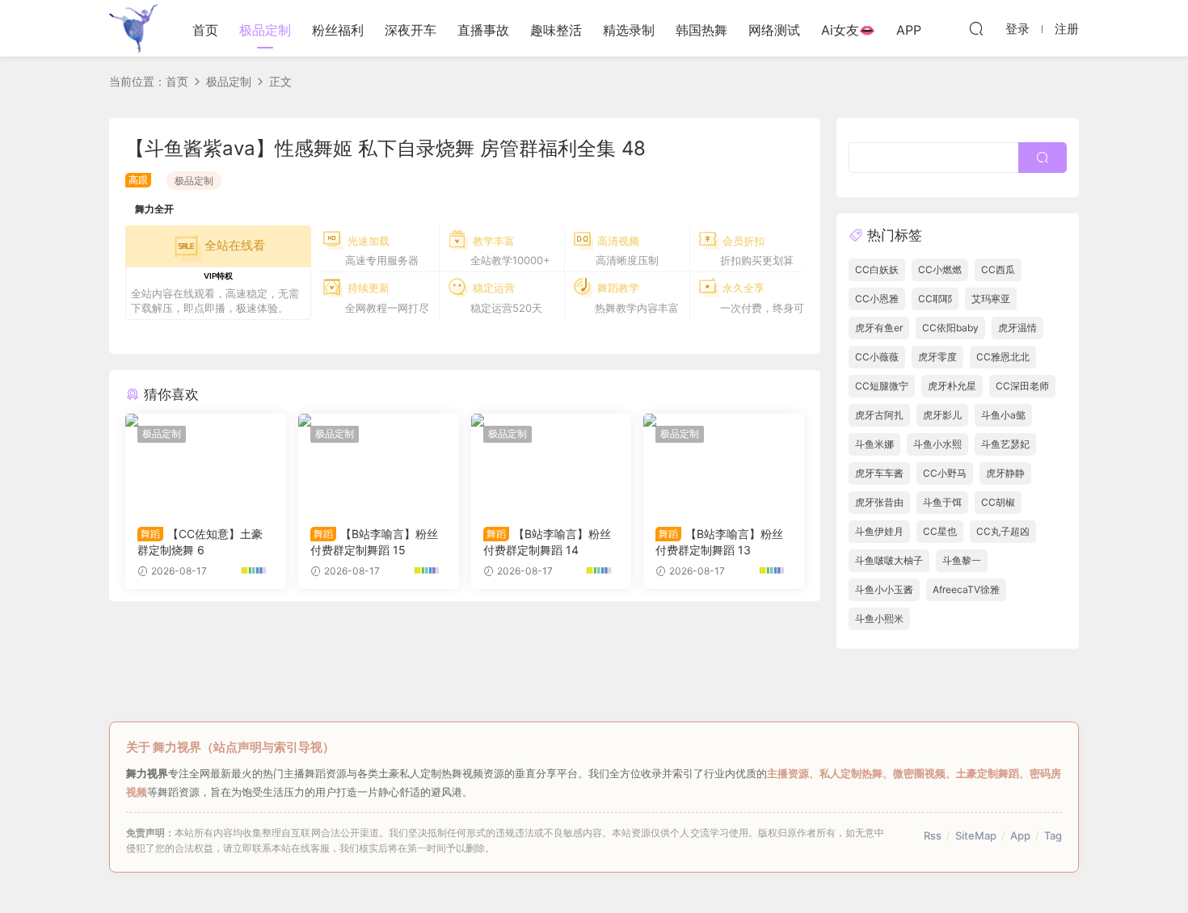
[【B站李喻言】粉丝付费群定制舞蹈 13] (723, 464)
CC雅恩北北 (1003, 357)
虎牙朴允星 (952, 386)
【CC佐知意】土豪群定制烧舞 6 (200, 542)
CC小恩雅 (877, 298)
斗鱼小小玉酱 (884, 589)
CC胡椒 (998, 502)
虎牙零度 (937, 357)
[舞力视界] (133, 28)
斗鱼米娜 (874, 444)
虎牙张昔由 (879, 502)
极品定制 (265, 30)
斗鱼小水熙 (937, 444)
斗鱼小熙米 (879, 618)
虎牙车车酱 (879, 473)
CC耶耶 (935, 298)
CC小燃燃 (940, 269)
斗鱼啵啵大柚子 (889, 560)
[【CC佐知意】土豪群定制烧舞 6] (205, 464)
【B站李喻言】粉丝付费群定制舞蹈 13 (719, 542)
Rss (933, 835)
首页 (205, 30)
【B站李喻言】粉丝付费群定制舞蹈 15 (374, 542)
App (1020, 835)
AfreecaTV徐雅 (966, 589)
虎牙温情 (1017, 328)
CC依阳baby (950, 328)
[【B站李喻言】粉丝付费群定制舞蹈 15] (378, 464)
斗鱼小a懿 (1003, 415)
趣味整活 (556, 30)
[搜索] (976, 28)
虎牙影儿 (942, 415)
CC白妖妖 (877, 269)
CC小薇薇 (877, 357)
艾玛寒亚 (990, 298)
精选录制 (629, 30)
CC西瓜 (998, 269)
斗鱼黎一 (961, 560)
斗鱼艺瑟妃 (1005, 444)
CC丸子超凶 (1003, 531)
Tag (1053, 835)
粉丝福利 (338, 30)
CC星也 (940, 531)
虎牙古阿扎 (879, 415)
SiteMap (975, 835)
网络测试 (774, 30)
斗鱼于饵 (942, 502)
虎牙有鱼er (879, 328)
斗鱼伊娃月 (879, 531)
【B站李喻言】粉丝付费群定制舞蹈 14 (547, 542)
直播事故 (483, 30)
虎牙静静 (1005, 473)
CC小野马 (945, 473)
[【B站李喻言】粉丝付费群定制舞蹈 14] (551, 464)
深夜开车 (410, 30)
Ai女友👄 (848, 30)
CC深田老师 (1022, 386)
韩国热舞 (701, 30)
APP (908, 30)
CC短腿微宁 (881, 386)
